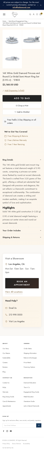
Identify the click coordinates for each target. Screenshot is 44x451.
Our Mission (6, 353)
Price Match (27, 362)
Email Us (12, 308)
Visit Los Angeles (16, 321)
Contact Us (6, 383)
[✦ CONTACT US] (26, 14)
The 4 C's (27, 387)
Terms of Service (16, 444)
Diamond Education (30, 383)
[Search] (30, 14)
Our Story (6, 348)
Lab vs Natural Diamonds (31, 406)
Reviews (5, 367)
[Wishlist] (37, 14)
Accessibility (26, 444)
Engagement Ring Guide (31, 392)
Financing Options (29, 367)
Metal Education (29, 397)
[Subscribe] (38, 425)
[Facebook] (3, 431)
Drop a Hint (23, 105)
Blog (4, 372)
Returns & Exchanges (30, 358)
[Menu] (4, 14)
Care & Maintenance (9, 401)
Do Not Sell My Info (8, 448)
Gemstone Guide (29, 401)
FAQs (4, 387)
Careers (5, 362)
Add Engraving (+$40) (14, 90)
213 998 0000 (15, 314)
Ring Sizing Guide (8, 397)
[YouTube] (11, 431)
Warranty (5, 392)
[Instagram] (7, 431)
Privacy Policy (6, 444)
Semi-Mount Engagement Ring (18, 21)
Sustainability (6, 358)
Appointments (7, 406)
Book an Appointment (22, 283)
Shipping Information (30, 353)
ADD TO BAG (22, 98)
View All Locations (14, 291)
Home (4, 21)
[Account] (34, 14)
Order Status (28, 348)
